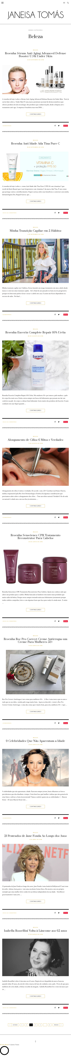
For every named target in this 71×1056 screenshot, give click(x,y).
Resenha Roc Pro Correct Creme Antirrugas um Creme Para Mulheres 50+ (35, 640)
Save (66, 125)
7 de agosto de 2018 (35, 443)
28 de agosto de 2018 (35, 336)
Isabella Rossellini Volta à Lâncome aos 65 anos (35, 931)
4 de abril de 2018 (35, 839)
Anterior (15, 1024)
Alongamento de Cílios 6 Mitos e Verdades (35, 440)
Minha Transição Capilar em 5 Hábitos (35, 231)
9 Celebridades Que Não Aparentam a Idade (35, 741)
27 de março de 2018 (35, 934)
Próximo (56, 1024)
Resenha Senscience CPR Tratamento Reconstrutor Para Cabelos (35, 537)
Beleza (35, 50)
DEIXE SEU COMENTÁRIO (9, 212)
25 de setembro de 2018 (35, 59)
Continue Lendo (35, 114)
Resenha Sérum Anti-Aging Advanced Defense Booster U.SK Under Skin (35, 55)
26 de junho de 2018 (35, 541)
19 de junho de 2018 (35, 645)
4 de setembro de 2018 (35, 234)
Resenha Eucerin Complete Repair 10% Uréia (35, 332)
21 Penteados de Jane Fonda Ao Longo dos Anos (35, 836)
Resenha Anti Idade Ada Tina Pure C (35, 143)
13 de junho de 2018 (35, 744)
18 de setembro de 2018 (35, 147)
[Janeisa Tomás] (35, 15)
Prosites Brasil (4, 1045)
